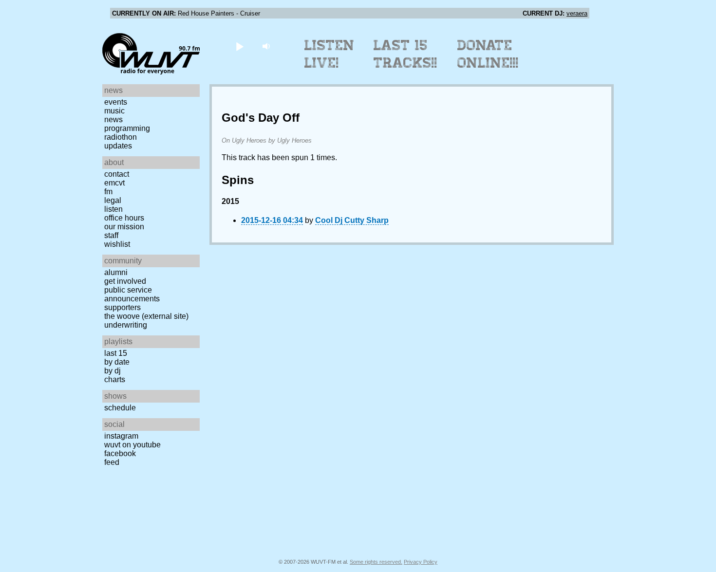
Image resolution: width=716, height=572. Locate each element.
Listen (113, 209)
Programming (127, 128)
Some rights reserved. (376, 562)
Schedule (120, 408)
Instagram (121, 436)
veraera (576, 13)
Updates (118, 146)
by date (117, 362)
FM (108, 191)
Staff (111, 235)
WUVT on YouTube (132, 445)
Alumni (116, 272)
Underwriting (125, 325)
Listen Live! (329, 54)
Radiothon (120, 137)
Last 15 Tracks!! (405, 54)
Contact (116, 174)
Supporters (122, 307)
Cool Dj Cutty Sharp (352, 220)
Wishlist (117, 244)
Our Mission (124, 226)
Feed (111, 462)
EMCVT (114, 183)
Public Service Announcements (132, 294)
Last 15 (115, 353)
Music (114, 111)
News (113, 119)
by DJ (112, 371)
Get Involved (125, 281)
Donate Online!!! (488, 54)
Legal (112, 200)
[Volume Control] (267, 46)
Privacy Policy (420, 562)
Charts (114, 379)
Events (115, 102)
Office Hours (124, 218)
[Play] (239, 46)
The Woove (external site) (146, 316)
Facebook (120, 453)
